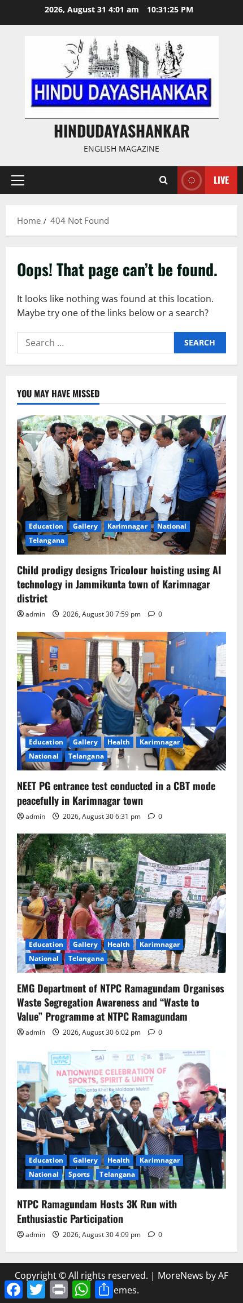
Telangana (46, 540)
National (172, 526)
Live (221, 180)
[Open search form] (163, 180)
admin (35, 614)
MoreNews (180, 1275)
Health (119, 742)
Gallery (85, 526)
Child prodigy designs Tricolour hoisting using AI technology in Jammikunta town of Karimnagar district (119, 583)
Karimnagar (127, 526)
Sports (79, 1174)
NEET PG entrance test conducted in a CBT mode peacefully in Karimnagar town (116, 792)
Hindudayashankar (122, 130)
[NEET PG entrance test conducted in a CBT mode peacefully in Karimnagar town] (121, 701)
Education (46, 526)
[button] (18, 180)
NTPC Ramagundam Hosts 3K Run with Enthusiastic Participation (97, 1210)
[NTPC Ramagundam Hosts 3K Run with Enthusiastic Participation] (121, 1119)
